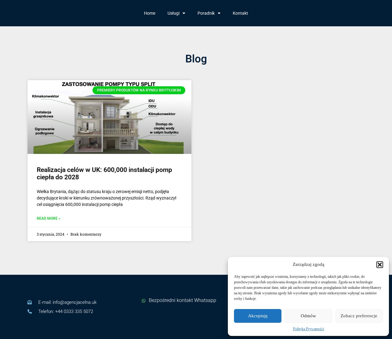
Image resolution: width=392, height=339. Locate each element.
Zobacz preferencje (359, 315)
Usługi (173, 13)
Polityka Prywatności (308, 329)
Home (149, 13)
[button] (380, 265)
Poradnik (206, 13)
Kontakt (240, 13)
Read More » (48, 219)
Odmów (308, 315)
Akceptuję (258, 315)
